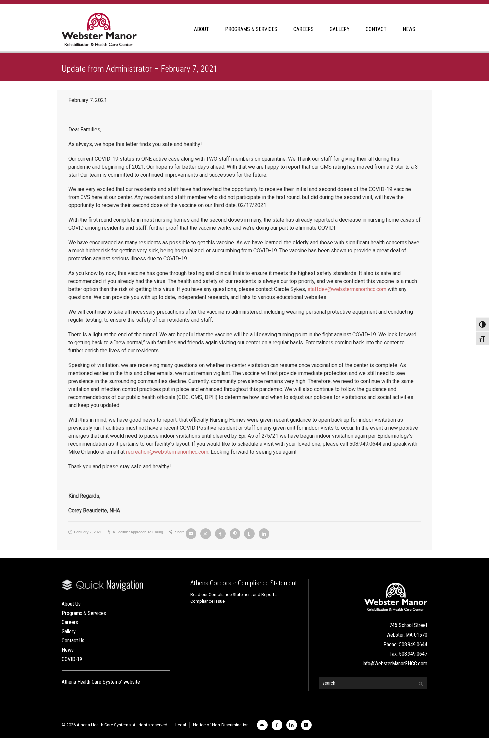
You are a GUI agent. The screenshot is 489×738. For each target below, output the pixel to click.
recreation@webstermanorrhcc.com (167, 452)
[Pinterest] (235, 533)
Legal (180, 724)
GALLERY (340, 29)
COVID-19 (72, 659)
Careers (70, 622)
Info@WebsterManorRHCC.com (394, 663)
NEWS (409, 29)
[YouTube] (306, 725)
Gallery (69, 631)
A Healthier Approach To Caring (138, 532)
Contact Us (73, 640)
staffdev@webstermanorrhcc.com (346, 289)
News (68, 650)
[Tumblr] (249, 533)
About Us (71, 604)
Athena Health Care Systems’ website (101, 682)
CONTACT (376, 29)
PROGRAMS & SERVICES (251, 29)
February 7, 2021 (88, 532)
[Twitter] (205, 533)
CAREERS (303, 29)
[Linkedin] (264, 533)
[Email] (191, 533)
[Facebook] (220, 533)
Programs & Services (84, 613)
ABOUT (201, 29)
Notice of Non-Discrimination (221, 724)
